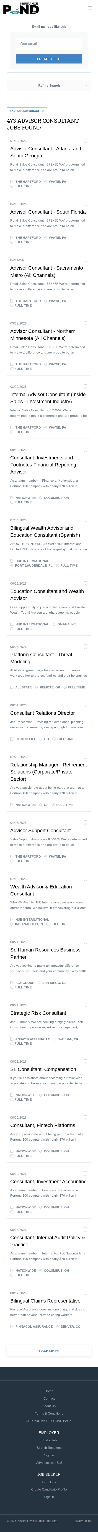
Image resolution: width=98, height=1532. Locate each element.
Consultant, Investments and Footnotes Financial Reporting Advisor (43, 465)
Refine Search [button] (49, 85)
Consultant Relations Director (42, 713)
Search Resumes (49, 1447)
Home (49, 1391)
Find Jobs (49, 1482)
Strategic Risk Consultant (38, 1013)
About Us (49, 1406)
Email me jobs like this (49, 26)
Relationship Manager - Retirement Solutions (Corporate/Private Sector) (48, 772)
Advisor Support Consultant (40, 830)
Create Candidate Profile (49, 1489)
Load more (49, 1351)
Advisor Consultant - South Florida (48, 212)
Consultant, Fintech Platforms (42, 1125)
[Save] (85, 141)
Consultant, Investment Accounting (48, 1181)
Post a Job (49, 1440)
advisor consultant (24, 111)
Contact (49, 1398)
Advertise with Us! (49, 1462)
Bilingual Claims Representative (45, 1301)
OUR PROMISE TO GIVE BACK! (49, 1421)
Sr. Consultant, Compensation (43, 1069)
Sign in (49, 1455)
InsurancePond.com (44, 1520)
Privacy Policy (82, 1520)
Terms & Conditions (49, 1413)
